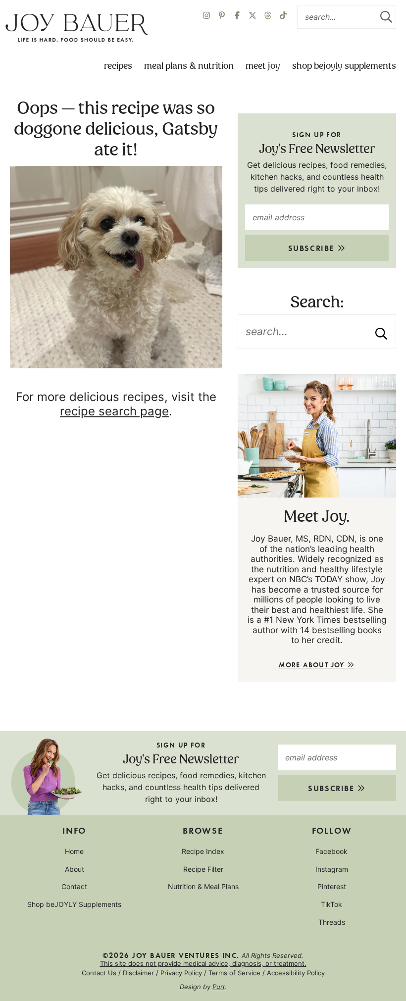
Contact (74, 886)
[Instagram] (206, 17)
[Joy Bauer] (77, 28)
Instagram (331, 869)
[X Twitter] (252, 17)
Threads (331, 922)
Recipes (118, 66)
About (74, 869)
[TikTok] (283, 17)
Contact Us (99, 973)
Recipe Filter (203, 869)
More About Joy (313, 664)
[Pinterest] (221, 17)
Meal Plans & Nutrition (189, 66)
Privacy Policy (181, 973)
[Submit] (386, 17)
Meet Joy (263, 66)
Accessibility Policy (296, 973)
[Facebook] (237, 17)
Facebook (331, 851)
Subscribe (312, 248)
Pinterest (331, 886)
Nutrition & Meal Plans (203, 886)
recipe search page (114, 411)
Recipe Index (203, 851)
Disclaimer (138, 973)
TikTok (331, 904)
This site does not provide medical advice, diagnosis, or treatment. (203, 963)
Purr (218, 987)
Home (74, 851)
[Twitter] (267, 17)
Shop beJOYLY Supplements (344, 66)
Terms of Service (234, 973)
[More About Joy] (317, 436)
